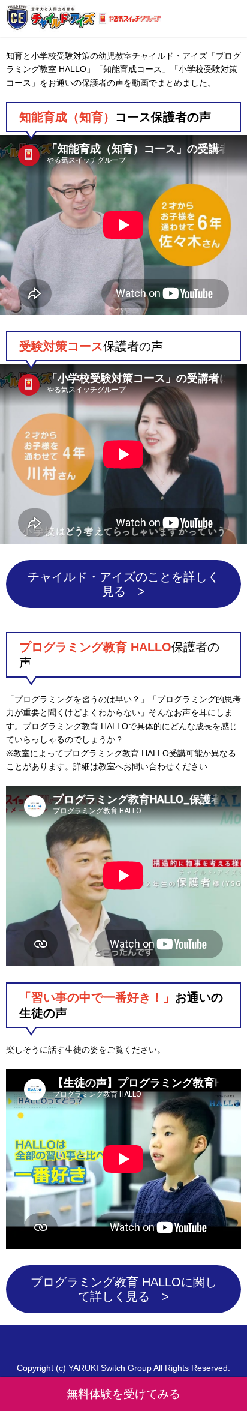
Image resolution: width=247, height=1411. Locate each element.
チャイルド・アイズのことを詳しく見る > (123, 584)
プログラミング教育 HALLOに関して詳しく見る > (124, 1289)
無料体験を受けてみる (123, 1394)
